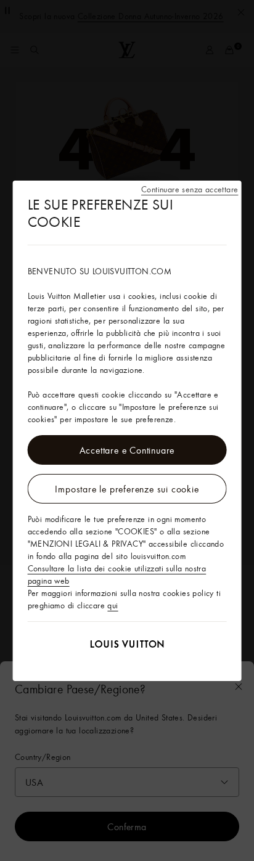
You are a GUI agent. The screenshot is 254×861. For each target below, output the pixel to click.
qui (112, 605)
